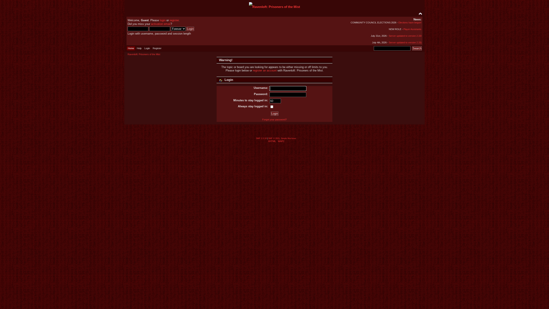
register (174, 20)
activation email (160, 24)
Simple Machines (288, 138)
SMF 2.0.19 (261, 138)
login (163, 20)
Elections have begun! (409, 22)
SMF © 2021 (274, 138)
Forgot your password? (274, 119)
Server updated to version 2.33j (405, 42)
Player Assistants (412, 29)
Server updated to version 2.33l (405, 36)
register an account (265, 70)
